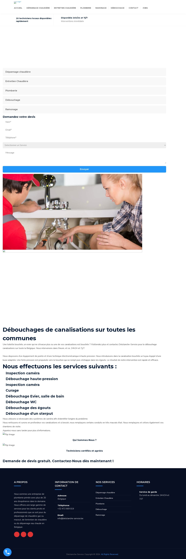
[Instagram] (162, 8)
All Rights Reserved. (109, 554)
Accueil (18, 8)
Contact (133, 8)
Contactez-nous (154, 461)
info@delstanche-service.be (70, 518)
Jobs (145, 8)
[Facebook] (157, 8)
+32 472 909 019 (66, 508)
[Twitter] (152, 8)
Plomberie (85, 8)
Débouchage (117, 8)
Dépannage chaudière (38, 8)
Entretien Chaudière (65, 8)
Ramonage (100, 8)
